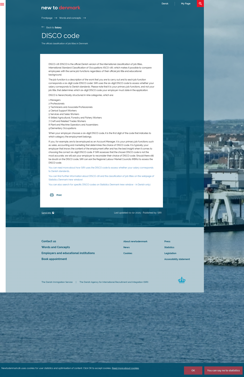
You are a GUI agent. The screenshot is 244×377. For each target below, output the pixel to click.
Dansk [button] (165, 3)
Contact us (49, 241)
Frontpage (47, 18)
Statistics (169, 247)
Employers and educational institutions (68, 253)
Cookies (127, 253)
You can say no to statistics (223, 370)
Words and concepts (70, 18)
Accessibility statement (177, 259)
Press (167, 241)
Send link (46, 213)
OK (193, 370)
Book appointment (54, 259)
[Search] (200, 3)
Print (59, 195)
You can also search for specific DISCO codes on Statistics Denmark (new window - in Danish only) (99, 184)
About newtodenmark (135, 241)
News (126, 247)
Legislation (170, 253)
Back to (54, 27)
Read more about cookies (125, 368)
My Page (185, 3)
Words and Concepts (56, 247)
